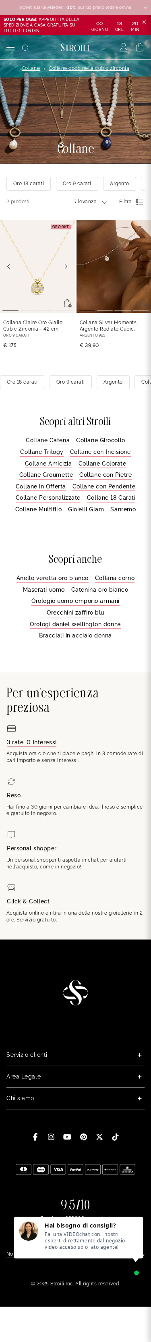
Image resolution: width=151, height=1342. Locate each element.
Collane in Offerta (41, 486)
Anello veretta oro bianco (53, 578)
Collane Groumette (46, 475)
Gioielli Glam (86, 509)
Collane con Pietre (105, 475)
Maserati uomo (44, 589)
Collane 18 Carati (111, 497)
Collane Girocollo (100, 440)
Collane (31, 68)
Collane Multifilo (38, 509)
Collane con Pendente (103, 486)
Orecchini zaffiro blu (75, 612)
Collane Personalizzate (48, 497)
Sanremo (123, 509)
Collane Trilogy (41, 452)
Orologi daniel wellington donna (75, 624)
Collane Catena (48, 440)
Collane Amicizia (48, 463)
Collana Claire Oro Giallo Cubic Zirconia (32, 326)
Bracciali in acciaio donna (75, 635)
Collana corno (114, 578)
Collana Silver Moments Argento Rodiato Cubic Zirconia (108, 326)
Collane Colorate (102, 463)
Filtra (125, 201)
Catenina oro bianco (99, 589)
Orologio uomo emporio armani (75, 601)
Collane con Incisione (100, 452)
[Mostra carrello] (140, 47)
